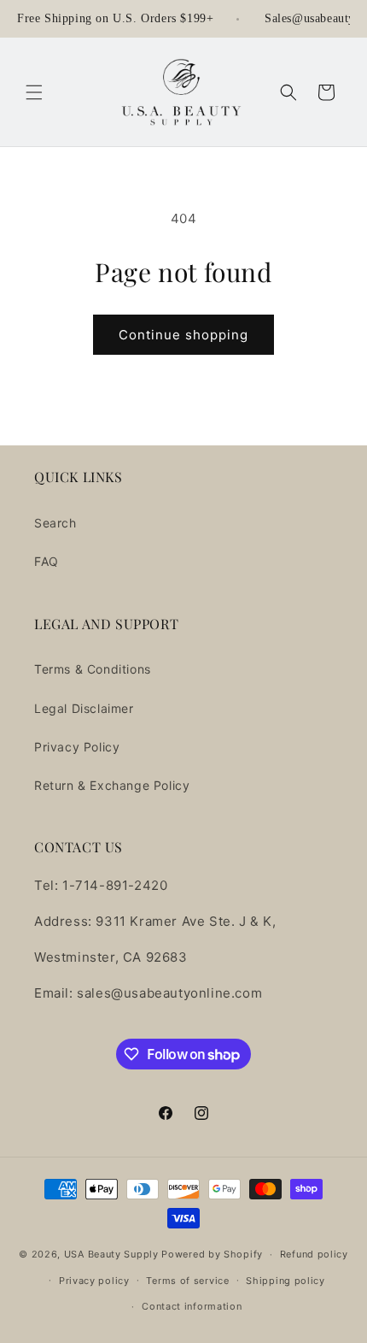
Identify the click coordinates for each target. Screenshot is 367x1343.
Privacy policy (94, 1281)
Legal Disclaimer (84, 708)
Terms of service (187, 1281)
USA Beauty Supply (111, 1254)
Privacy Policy (76, 746)
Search (55, 522)
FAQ (46, 561)
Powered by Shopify (212, 1254)
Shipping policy (285, 1281)
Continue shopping (183, 335)
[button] (34, 92)
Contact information (192, 1306)
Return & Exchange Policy (111, 785)
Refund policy (314, 1254)
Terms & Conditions (92, 669)
